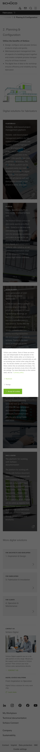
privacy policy (18, 372)
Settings (8, 384)
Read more (9, 379)
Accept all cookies (14, 391)
